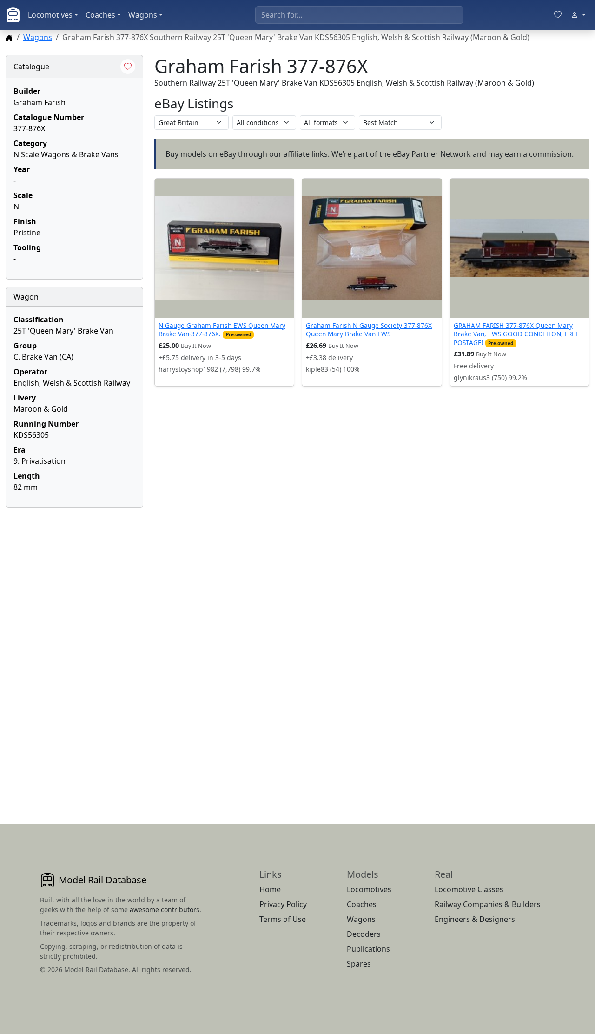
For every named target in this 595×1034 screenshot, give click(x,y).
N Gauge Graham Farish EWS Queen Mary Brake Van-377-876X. (222, 329)
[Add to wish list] (127, 66)
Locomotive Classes (469, 889)
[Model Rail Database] (13, 15)
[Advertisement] (74, 654)
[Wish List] (557, 15)
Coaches (100, 15)
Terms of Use (282, 919)
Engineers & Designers (475, 919)
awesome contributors (164, 909)
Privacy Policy (283, 904)
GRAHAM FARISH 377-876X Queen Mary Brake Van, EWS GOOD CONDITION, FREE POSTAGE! (516, 334)
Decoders (364, 934)
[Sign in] (578, 15)
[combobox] (359, 15)
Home (270, 889)
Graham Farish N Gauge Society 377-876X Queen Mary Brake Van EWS (369, 329)
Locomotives (50, 15)
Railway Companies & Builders (488, 904)
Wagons (142, 15)
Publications (368, 949)
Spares (359, 964)
